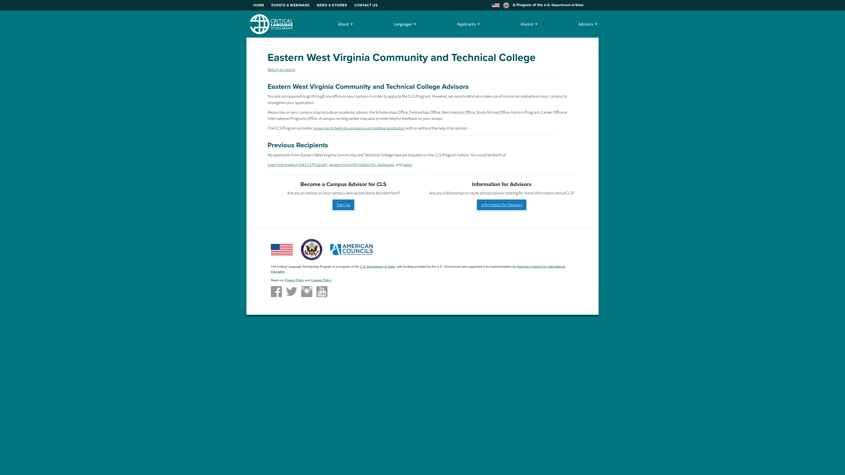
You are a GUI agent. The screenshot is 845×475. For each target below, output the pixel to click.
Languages (403, 24)
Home (258, 5)
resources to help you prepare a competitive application (359, 128)
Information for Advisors (501, 205)
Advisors (585, 24)
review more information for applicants (361, 164)
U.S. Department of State (564, 4)
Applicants (466, 24)
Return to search (281, 69)
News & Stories (332, 5)
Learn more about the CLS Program (297, 164)
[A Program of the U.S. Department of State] (312, 249)
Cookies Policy (321, 280)
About (343, 24)
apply (407, 164)
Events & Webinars (290, 5)
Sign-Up (343, 205)
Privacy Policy (294, 280)
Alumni (527, 24)
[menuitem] (343, 24)
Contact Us (366, 5)
